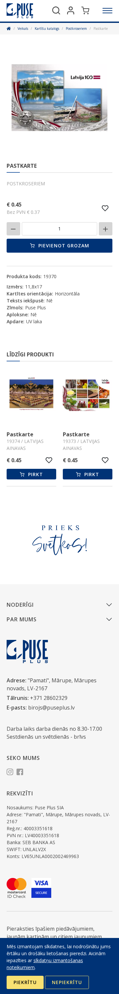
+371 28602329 (48, 698)
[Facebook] (20, 773)
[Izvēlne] (107, 11)
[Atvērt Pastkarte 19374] (31, 395)
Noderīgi (20, 604)
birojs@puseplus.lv (51, 707)
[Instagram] (10, 773)
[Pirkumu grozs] (85, 11)
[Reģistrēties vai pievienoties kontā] (71, 11)
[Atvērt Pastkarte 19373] (87, 395)
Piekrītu (25, 982)
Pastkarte (20, 434)
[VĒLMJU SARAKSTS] (105, 208)
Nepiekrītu (67, 982)
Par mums (22, 619)
